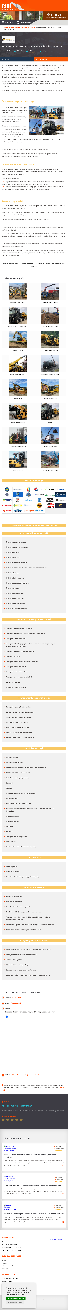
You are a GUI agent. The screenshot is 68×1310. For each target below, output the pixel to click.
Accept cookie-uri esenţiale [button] (15, 1298)
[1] (3, 1120)
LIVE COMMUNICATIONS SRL (58, 1299)
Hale (31, 27)
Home (6, 27)
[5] (21, 1120)
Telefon (6, 59)
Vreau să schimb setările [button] (14, 1302)
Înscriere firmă (26, 22)
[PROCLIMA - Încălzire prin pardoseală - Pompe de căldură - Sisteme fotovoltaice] (10, 1207)
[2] (7, 1120)
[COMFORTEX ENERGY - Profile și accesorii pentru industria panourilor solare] (10, 1179)
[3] (12, 1120)
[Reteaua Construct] (56, 1239)
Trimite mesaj (42, 59)
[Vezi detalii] (63, 1165)
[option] (34, 15)
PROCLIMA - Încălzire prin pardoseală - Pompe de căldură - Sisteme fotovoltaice (34, 1214)
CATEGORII (9, 22)
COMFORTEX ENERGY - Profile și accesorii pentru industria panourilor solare (32, 1185)
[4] (16, 1120)
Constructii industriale (19, 27)
